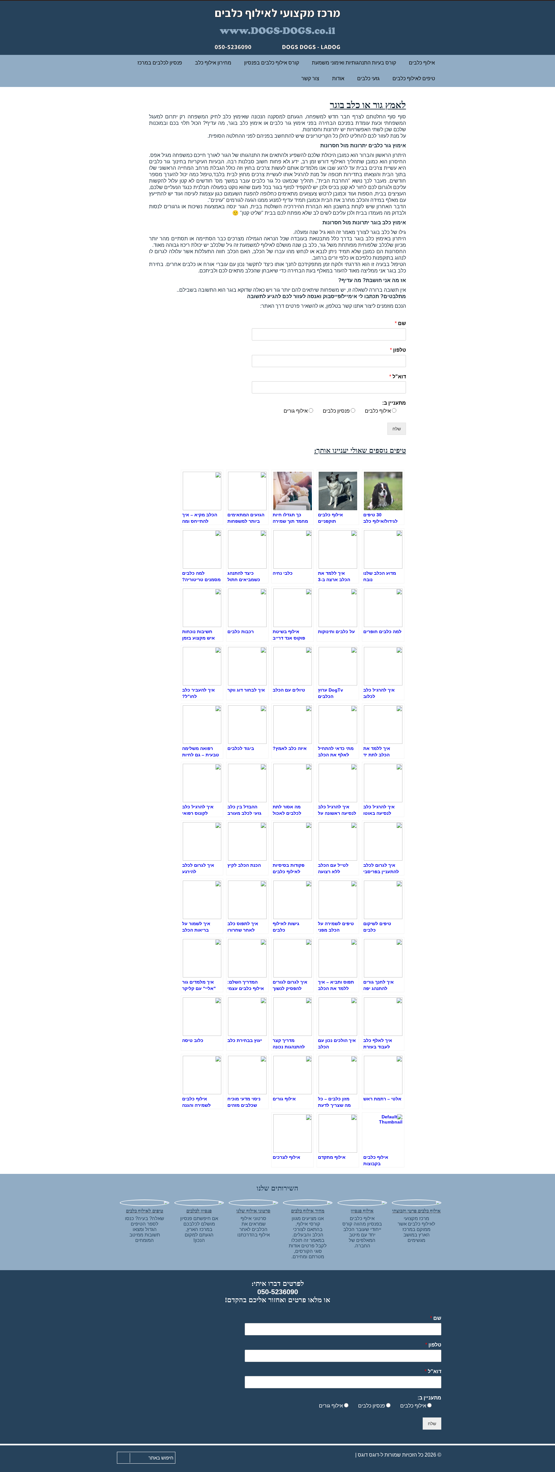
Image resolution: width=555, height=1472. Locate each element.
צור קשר (310, 78)
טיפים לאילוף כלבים (144, 1210)
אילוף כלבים (422, 62)
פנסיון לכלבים (199, 1210)
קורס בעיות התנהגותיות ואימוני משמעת (354, 62)
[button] (122, 1458)
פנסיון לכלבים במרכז (159, 62)
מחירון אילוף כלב (213, 62)
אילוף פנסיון (362, 1210)
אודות (338, 78)
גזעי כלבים (368, 78)
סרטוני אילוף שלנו (253, 1210)
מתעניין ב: (394, 403)
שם (400, 323)
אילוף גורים (296, 411)
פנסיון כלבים (336, 411)
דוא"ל (397, 376)
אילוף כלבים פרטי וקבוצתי (416, 1210)
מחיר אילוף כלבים (307, 1210)
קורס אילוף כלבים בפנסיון (271, 62)
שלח (396, 428)
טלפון (398, 350)
